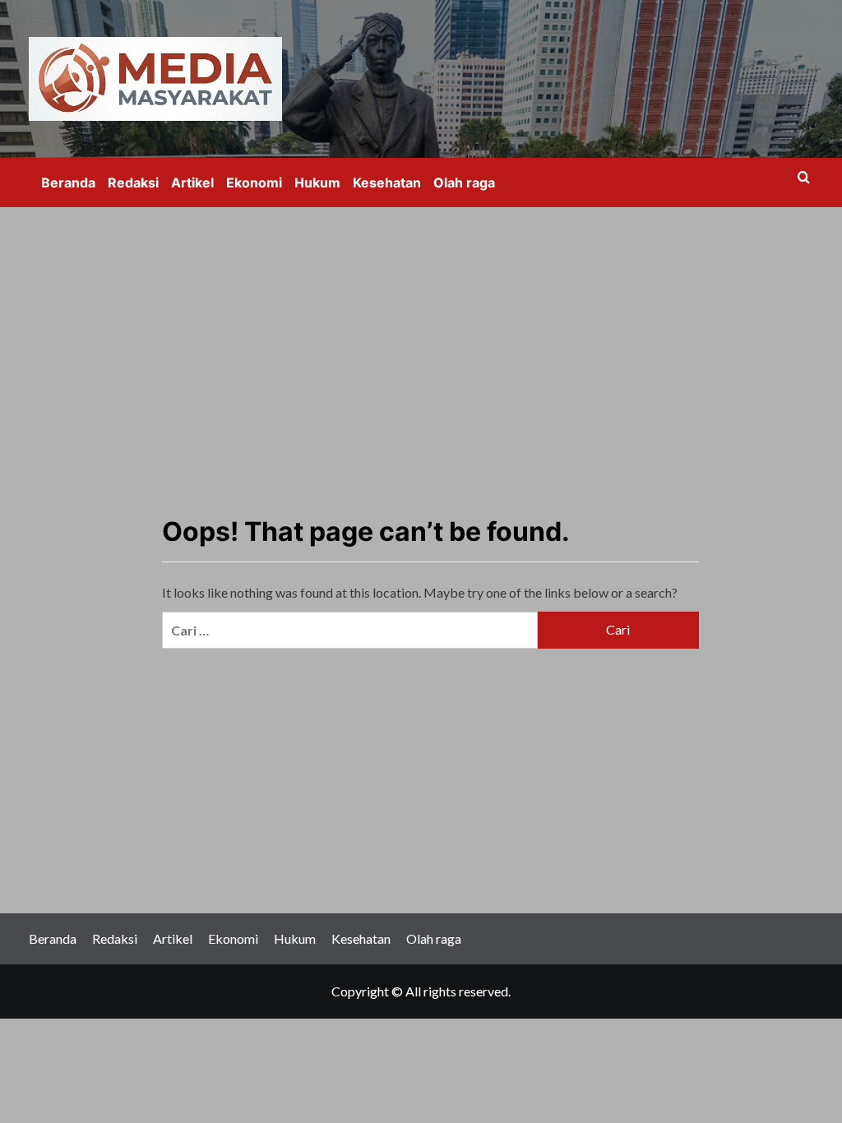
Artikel (192, 182)
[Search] (803, 178)
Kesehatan (387, 182)
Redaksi (133, 182)
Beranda (68, 182)
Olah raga (464, 182)
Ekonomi (254, 182)
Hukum (317, 182)
